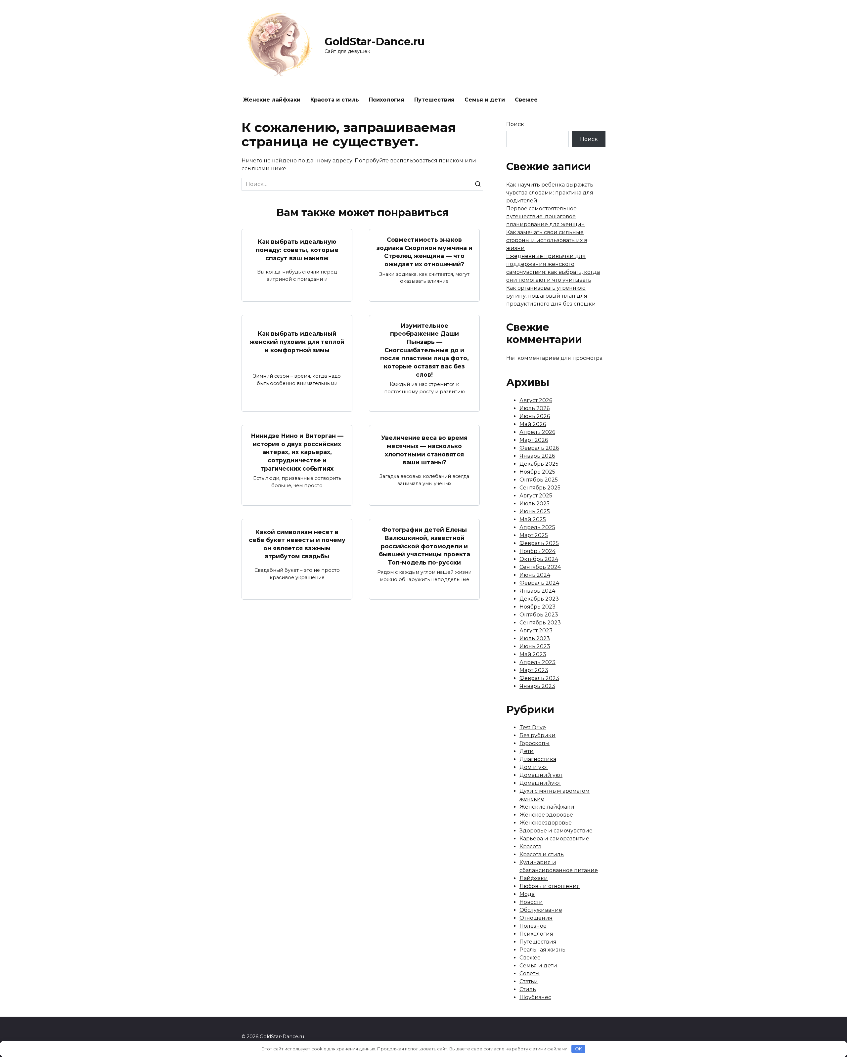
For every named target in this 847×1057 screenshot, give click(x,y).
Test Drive (532, 727)
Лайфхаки (533, 878)
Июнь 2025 (534, 511)
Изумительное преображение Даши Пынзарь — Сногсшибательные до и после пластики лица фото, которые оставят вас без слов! (424, 350)
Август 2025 (535, 495)
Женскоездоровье (545, 823)
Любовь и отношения (549, 886)
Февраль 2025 (539, 543)
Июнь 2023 (534, 646)
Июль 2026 (534, 408)
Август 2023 (536, 630)
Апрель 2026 (537, 432)
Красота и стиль (334, 100)
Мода (527, 894)
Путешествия (434, 100)
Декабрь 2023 (539, 599)
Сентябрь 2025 (539, 488)
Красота (530, 846)
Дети (526, 751)
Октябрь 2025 (538, 480)
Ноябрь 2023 (537, 607)
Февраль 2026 (539, 448)
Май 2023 (532, 654)
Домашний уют (540, 775)
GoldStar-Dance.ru (374, 41)
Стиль (527, 989)
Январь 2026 (537, 456)
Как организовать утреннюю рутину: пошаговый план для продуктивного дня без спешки (551, 296)
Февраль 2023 (539, 678)
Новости (531, 902)
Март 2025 (533, 535)
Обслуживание (540, 910)
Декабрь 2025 (538, 464)
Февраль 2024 (539, 583)
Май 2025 (532, 519)
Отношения (536, 918)
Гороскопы (534, 743)
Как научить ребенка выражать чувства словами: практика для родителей (549, 193)
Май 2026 (532, 424)
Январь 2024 (537, 591)
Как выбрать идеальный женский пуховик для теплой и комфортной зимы (296, 341)
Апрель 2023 (537, 662)
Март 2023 (533, 670)
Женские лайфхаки (271, 100)
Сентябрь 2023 (540, 622)
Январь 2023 (537, 686)
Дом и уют (533, 767)
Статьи (528, 981)
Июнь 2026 (534, 416)
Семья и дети (485, 100)
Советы (529, 973)
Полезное (533, 926)
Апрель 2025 (537, 527)
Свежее (526, 100)
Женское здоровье (546, 815)
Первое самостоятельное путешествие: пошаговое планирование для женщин (545, 216)
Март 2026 (533, 440)
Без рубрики (537, 735)
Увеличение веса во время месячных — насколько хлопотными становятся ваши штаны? (424, 450)
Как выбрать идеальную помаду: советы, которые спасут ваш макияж (297, 249)
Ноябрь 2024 (537, 551)
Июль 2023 (534, 638)
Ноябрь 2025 (537, 472)
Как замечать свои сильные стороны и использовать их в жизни (546, 240)
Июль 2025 (534, 503)
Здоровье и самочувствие (556, 830)
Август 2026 (535, 400)
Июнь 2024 (534, 575)
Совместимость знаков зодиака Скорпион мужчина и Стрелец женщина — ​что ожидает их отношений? (424, 252)
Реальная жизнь (542, 950)
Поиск (515, 124)
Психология (386, 100)
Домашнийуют (540, 783)
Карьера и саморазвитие (554, 838)
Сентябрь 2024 (540, 567)
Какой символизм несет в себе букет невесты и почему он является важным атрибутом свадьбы (297, 544)
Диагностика (537, 759)
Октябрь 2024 (538, 559)
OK (578, 1048)
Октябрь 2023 (538, 615)
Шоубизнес (535, 997)
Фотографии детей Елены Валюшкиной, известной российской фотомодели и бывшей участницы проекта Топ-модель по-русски (424, 546)
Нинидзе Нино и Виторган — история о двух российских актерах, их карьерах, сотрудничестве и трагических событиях (297, 452)
